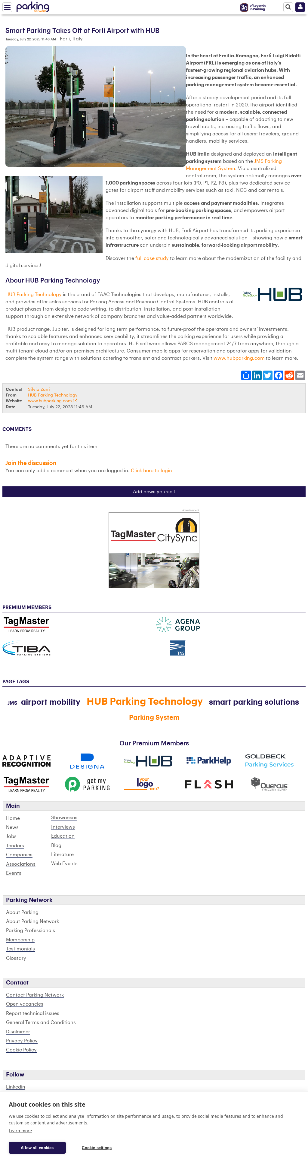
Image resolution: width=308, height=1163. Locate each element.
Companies (19, 854)
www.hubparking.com (239, 358)
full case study (152, 258)
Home (13, 818)
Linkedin (15, 1087)
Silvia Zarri (39, 389)
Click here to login (151, 470)
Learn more (20, 1130)
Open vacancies (24, 1004)
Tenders (15, 845)
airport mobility (50, 702)
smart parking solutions (254, 702)
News (12, 827)
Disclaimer (18, 1031)
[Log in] (300, 7)
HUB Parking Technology (33, 294)
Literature (62, 854)
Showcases (64, 817)
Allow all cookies (37, 1148)
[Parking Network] (33, 5)
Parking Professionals (30, 930)
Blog (56, 845)
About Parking (22, 912)
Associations (20, 864)
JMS (12, 703)
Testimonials (20, 949)
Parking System (154, 717)
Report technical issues (32, 1013)
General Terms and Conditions (41, 1022)
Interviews (63, 827)
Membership (20, 939)
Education (63, 836)
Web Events (64, 863)
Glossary (16, 958)
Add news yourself (154, 491)
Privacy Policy (22, 1040)
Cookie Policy (21, 1050)
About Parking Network (32, 921)
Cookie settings (97, 1148)
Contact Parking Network (35, 995)
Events (13, 873)
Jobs (11, 836)
